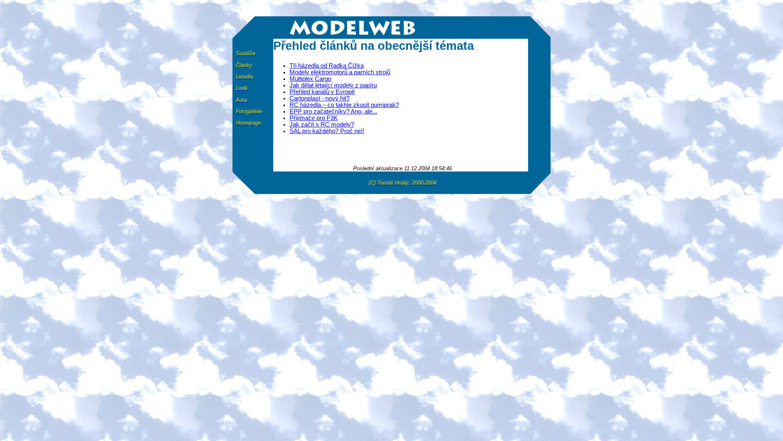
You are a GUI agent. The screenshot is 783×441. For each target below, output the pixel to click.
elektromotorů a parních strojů (340, 72)
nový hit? (319, 98)
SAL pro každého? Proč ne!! (327, 131)
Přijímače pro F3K (314, 118)
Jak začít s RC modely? (322, 124)
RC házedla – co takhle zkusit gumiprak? (344, 105)
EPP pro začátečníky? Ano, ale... (333, 111)
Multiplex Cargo (310, 79)
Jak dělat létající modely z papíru (333, 85)
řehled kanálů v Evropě (322, 92)
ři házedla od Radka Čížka (327, 65)
